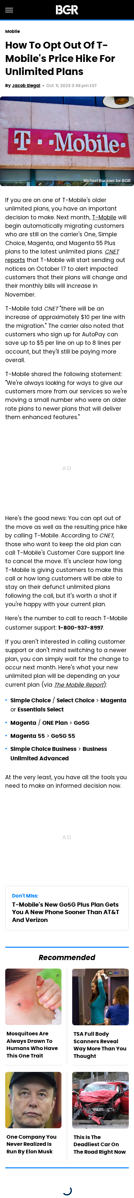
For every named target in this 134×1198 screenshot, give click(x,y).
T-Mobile (104, 218)
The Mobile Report (78, 685)
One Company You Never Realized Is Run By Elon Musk (32, 1144)
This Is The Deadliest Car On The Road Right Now (100, 1144)
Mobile (12, 31)
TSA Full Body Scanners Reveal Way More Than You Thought (100, 1044)
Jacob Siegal (26, 85)
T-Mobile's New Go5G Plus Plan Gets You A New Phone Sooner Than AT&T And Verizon (65, 912)
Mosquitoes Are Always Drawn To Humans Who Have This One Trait (32, 1044)
